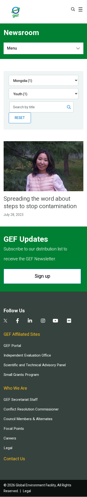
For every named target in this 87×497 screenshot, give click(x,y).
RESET (20, 117)
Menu (12, 48)
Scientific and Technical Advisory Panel (35, 365)
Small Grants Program (21, 374)
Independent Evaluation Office (27, 355)
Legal (8, 448)
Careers (10, 438)
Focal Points (14, 428)
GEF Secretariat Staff (20, 399)
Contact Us (14, 459)
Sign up (42, 276)
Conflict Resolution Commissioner (31, 409)
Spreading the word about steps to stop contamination (40, 203)
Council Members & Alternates (28, 419)
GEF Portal (12, 345)
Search (73, 9)
